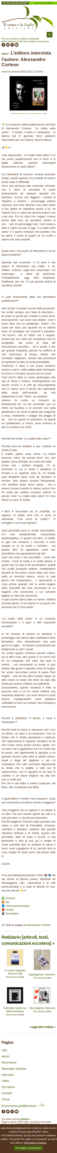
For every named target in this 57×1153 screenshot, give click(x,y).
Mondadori (12, 913)
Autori (5, 1056)
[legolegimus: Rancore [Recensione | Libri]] (42, 970)
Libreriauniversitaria (17, 905)
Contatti (7, 1093)
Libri (4, 1050)
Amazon (10, 898)
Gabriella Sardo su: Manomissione (15, 1010)
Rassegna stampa (14, 1068)
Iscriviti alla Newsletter (15, 3)
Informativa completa (35, 1143)
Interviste (8, 1074)
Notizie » (5, 53)
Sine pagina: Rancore (42, 1008)
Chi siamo (8, 1087)
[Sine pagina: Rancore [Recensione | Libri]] (42, 1004)
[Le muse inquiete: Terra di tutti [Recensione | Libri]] (15, 966)
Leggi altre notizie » (42, 1027)
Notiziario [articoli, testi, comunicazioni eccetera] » (28, 940)
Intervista (6, 71)
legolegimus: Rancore (42, 974)
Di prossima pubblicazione (20, 1105)
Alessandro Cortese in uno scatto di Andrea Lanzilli (28, 113)
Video (5, 1081)
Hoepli (9, 909)
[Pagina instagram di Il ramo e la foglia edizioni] (12, 46)
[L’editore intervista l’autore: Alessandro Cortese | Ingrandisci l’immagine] (28, 111)
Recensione (12, 977)
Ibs (7, 902)
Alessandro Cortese (39, 925)
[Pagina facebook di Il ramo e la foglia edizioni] (3, 46)
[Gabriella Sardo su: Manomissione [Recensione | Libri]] (15, 1004)
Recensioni (9, 1062)
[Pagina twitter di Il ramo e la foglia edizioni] (8, 46)
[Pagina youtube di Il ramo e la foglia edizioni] (17, 46)
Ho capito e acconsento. (28, 1148)
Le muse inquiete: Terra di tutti (15, 972)
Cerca (6, 1099)
